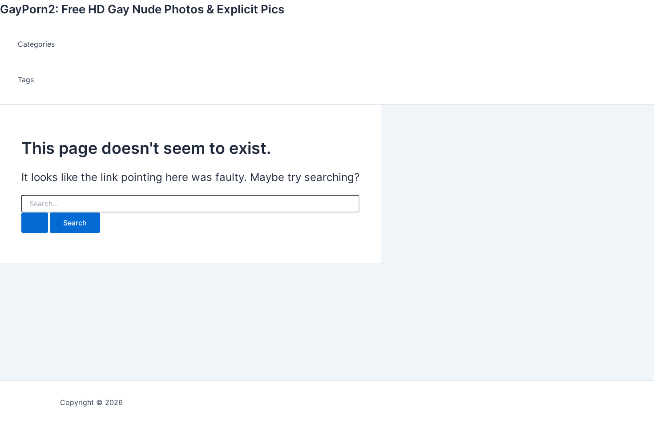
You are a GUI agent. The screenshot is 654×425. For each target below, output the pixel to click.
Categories (36, 44)
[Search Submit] (34, 222)
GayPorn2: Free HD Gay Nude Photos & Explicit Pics (142, 9)
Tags (26, 79)
